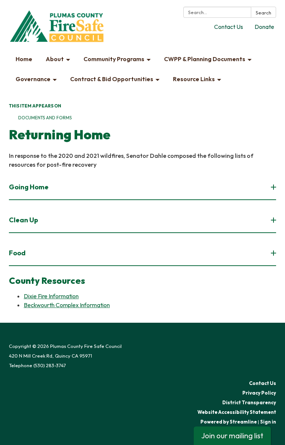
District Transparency (249, 402)
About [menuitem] (55, 59)
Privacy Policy (259, 393)
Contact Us (228, 26)
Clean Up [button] (23, 220)
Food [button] (17, 253)
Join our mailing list (232, 435)
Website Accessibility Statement (236, 412)
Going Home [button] (29, 187)
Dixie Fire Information (51, 296)
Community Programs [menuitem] (113, 59)
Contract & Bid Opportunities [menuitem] (111, 79)
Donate (264, 26)
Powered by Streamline (228, 422)
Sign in (268, 422)
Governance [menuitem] (33, 79)
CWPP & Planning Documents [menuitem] (204, 59)
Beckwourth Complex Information (67, 305)
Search (263, 13)
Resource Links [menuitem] (194, 79)
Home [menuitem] (24, 59)
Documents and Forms (45, 117)
